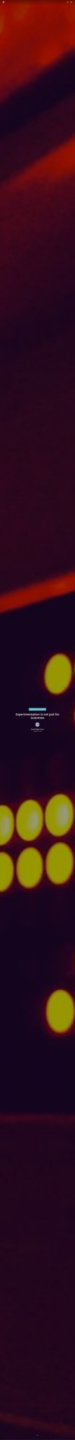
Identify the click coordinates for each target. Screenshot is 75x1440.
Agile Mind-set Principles (37, 709)
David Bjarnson (37, 729)
